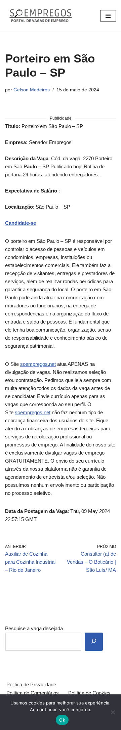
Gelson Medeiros (31, 89)
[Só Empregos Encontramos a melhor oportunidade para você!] (40, 16)
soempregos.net (38, 364)
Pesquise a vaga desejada (34, 628)
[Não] (112, 712)
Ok (62, 720)
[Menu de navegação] (108, 16)
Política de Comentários (32, 693)
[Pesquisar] (94, 642)
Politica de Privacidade (31, 684)
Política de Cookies (89, 693)
